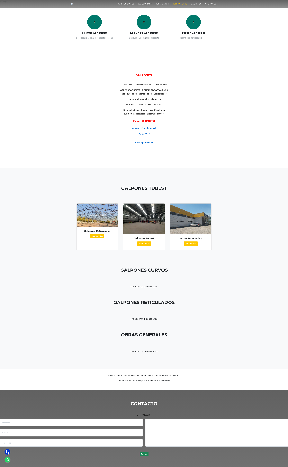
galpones (196, 4)
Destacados (162, 4)
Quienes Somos (125, 4)
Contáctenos (179, 4)
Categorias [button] (144, 4)
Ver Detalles (97, 236)
